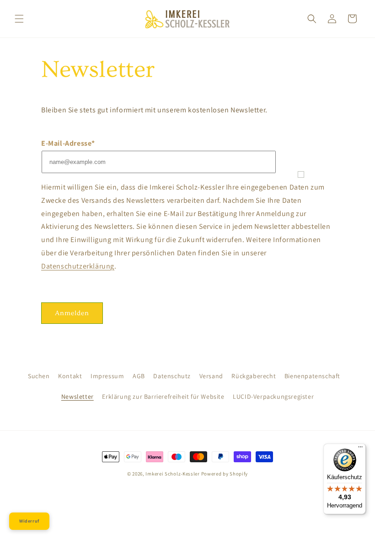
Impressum (107, 376)
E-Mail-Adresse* (68, 143)
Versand (211, 376)
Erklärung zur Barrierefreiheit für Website (163, 396)
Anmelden (72, 313)
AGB (139, 376)
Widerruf (29, 521)
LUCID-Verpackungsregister (273, 396)
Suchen (39, 376)
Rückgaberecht (253, 376)
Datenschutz (172, 376)
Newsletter (77, 396)
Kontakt (70, 376)
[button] (19, 19)
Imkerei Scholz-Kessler (172, 473)
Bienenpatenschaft (312, 376)
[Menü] (360, 449)
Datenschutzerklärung (77, 266)
